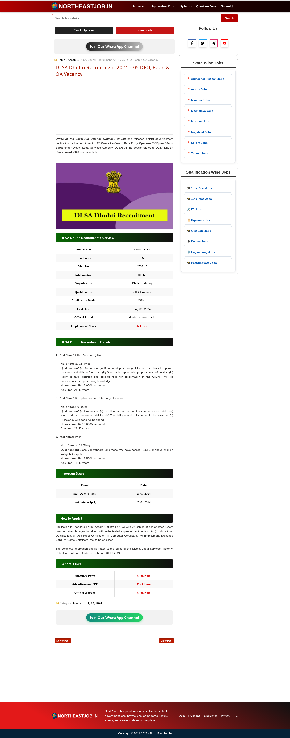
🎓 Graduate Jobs (199, 230)
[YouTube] (224, 43)
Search (229, 18)
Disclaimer (210, 715)
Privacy (225, 715)
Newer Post (62, 640)
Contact (195, 715)
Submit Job (228, 6)
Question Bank (206, 6)
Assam (72, 59)
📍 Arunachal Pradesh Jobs (205, 78)
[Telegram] (214, 43)
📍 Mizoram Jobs (198, 121)
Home (61, 59)
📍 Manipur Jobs (198, 100)
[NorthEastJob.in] (75, 716)
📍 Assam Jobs (197, 89)
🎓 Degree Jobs (197, 241)
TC (236, 715)
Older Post (166, 640)
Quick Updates (84, 30)
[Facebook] (192, 43)
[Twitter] (203, 43)
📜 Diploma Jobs (198, 220)
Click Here (142, 326)
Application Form (164, 6)
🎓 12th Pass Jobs (199, 198)
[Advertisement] (114, 105)
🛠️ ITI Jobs (194, 209)
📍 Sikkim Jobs (197, 142)
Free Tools (145, 30)
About (182, 715)
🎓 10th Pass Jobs (199, 188)
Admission (140, 6)
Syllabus (186, 6)
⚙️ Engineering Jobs (201, 252)
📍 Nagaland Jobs (199, 132)
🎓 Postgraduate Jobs (202, 262)
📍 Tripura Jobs (197, 153)
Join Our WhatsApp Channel (114, 46)
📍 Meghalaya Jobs (200, 110)
